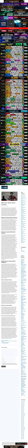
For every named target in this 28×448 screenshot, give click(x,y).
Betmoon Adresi (23, 195)
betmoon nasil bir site (23, 333)
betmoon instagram (22, 317)
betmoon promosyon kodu (23, 345)
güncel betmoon (23, 387)
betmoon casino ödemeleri (23, 290)
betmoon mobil (23, 329)
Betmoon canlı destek (23, 283)
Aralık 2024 (22, 408)
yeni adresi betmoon (22, 394)
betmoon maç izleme (23, 328)
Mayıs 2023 (22, 430)
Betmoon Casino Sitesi (23, 289)
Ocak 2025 (22, 407)
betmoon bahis (23, 266)
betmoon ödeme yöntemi (23, 370)
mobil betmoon (23, 390)
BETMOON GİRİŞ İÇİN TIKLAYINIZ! (14, 28)
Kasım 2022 (22, 437)
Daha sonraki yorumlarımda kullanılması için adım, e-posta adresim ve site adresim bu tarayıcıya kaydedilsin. (10, 364)
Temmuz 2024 (23, 414)
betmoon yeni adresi (23, 366)
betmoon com (23, 291)
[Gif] (14, 77)
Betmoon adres (23, 263)
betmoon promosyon (22, 342)
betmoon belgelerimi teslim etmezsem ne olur (23, 273)
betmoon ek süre (22, 292)
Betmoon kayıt (22, 320)
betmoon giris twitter (23, 297)
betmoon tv (22, 353)
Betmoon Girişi (23, 305)
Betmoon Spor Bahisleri (23, 351)
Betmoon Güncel (22, 308)
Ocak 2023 (22, 435)
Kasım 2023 (22, 423)
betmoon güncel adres (23, 310)
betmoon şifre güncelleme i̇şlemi (23, 374)
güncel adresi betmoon (23, 386)
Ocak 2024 (22, 421)
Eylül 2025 (22, 402)
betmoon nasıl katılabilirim (23, 334)
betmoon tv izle (22, 358)
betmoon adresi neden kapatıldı (23, 265)
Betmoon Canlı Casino (23, 279)
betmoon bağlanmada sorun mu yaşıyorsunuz (23, 272)
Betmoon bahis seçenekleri (23, 268)
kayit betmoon (22, 389)
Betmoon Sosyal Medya (23, 349)
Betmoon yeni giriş (23, 368)
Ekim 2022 (22, 438)
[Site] (14, 47)
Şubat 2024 (22, 420)
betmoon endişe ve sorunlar (23, 293)
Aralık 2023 (22, 422)
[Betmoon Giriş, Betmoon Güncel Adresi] (4, 187)
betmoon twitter (23, 359)
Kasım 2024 (22, 409)
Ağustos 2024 (23, 413)
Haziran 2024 (23, 415)
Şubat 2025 (22, 406)
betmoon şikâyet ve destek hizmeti (23, 377)
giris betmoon (23, 384)
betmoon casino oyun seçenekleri (23, 285)
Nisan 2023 (22, 431)
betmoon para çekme (23, 339)
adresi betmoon (23, 259)
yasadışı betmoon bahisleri (23, 392)
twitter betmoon (23, 391)
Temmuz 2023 (23, 428)
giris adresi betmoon (23, 382)
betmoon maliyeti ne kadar (23, 326)
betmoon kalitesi (22, 319)
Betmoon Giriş (23, 196)
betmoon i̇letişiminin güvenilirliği (22, 318)
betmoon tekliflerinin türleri (23, 352)
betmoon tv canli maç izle (23, 357)
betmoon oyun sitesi (22, 335)
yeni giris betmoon (23, 395)
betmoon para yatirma (23, 337)
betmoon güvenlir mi (23, 314)
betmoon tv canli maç (23, 355)
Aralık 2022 (22, 436)
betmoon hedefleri (22, 315)
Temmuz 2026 (23, 401)
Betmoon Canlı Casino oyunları (23, 280)
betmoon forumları (22, 295)
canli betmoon (23, 378)
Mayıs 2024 (22, 416)
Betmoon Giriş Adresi (23, 303)
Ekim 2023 (22, 424)
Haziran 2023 (23, 429)
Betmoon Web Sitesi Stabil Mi (5, 342)
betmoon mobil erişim (23, 330)
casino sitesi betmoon (23, 380)
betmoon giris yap (23, 298)
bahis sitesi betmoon (22, 260)
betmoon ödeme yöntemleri (23, 371)
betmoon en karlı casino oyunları (23, 294)
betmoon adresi (23, 264)
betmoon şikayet (23, 376)
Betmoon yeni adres (23, 364)
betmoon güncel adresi (23, 312)
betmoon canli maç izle (23, 276)
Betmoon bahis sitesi (23, 271)
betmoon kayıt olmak (23, 321)
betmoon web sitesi (23, 360)
